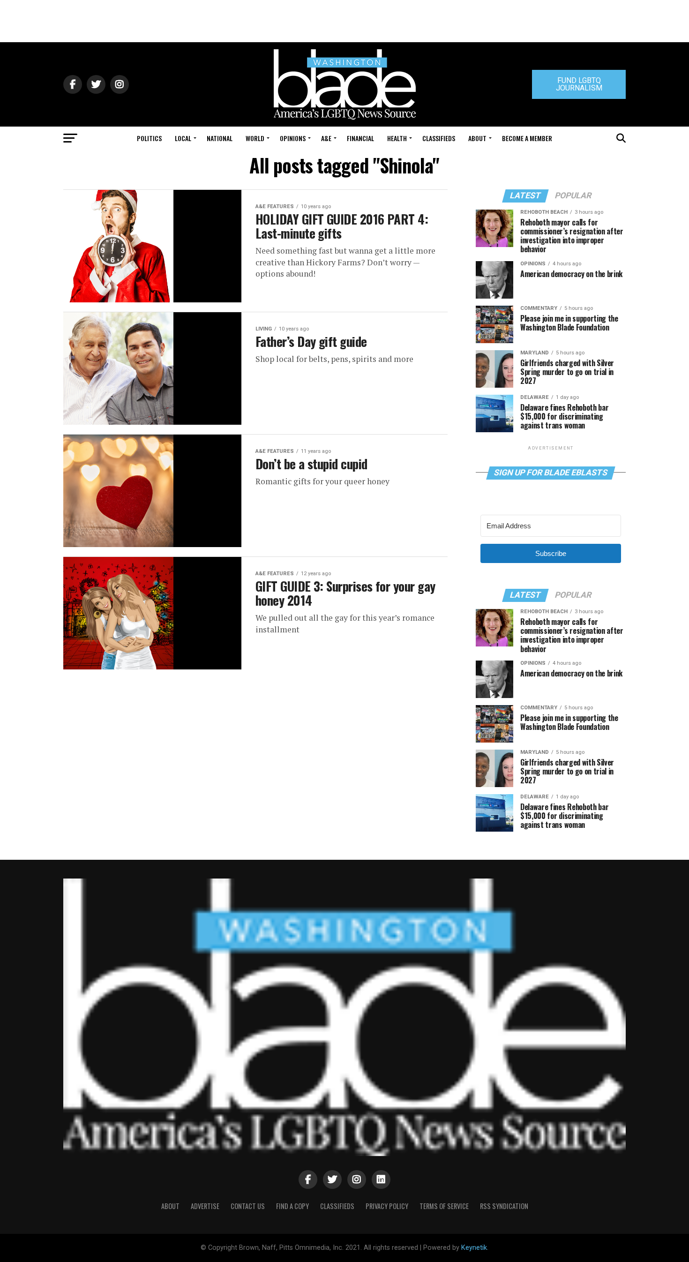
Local (183, 138)
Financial (360, 138)
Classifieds (438, 138)
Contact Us (248, 1206)
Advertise (205, 1206)
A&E (326, 138)
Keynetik (474, 1248)
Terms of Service (444, 1206)
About (477, 138)
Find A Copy (292, 1206)
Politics (149, 138)
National (219, 138)
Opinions (293, 138)
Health (397, 138)
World (255, 138)
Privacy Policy (387, 1206)
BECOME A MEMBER (527, 138)
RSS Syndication (504, 1206)
